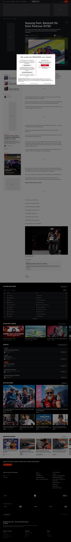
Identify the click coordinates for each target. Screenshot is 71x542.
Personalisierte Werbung (27, 72)
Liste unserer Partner (45, 80)
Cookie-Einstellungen (47, 83)
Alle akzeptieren (27, 65)
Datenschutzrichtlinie (34, 83)
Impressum (23, 83)
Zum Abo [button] (45, 65)
